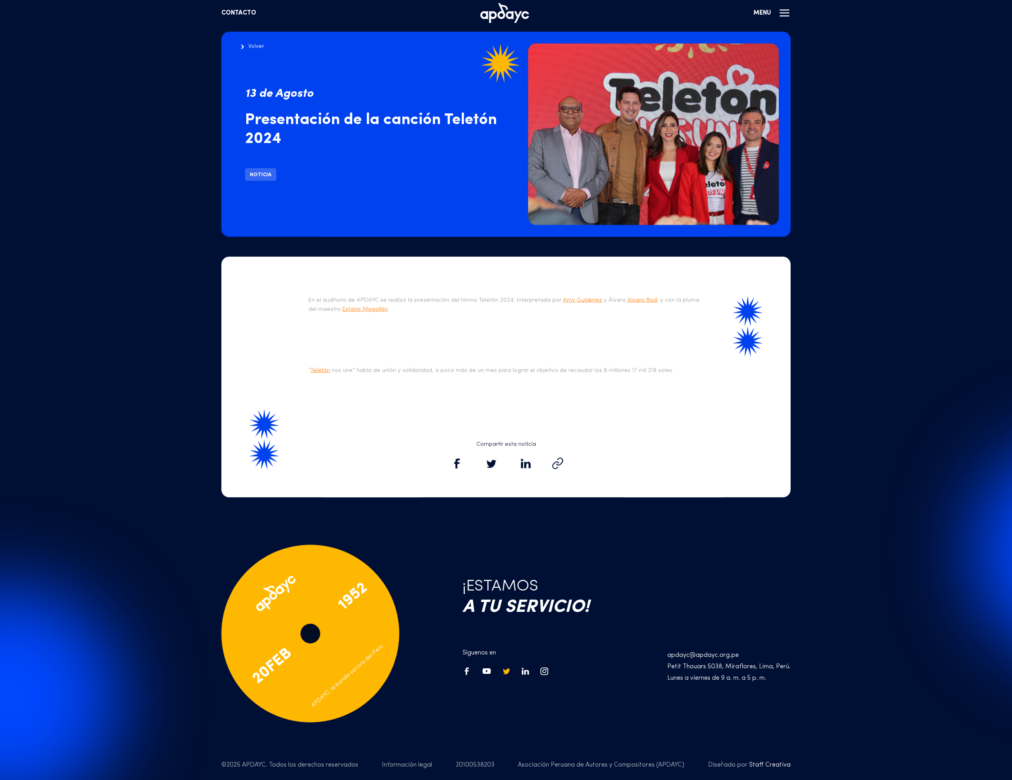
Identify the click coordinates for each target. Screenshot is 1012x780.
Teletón (320, 370)
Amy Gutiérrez (582, 300)
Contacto (238, 13)
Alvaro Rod (642, 300)
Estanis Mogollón (365, 309)
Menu (762, 13)
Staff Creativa (770, 765)
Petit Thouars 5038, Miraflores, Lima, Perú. (729, 667)
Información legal (407, 765)
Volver (256, 46)
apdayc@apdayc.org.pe (703, 655)
